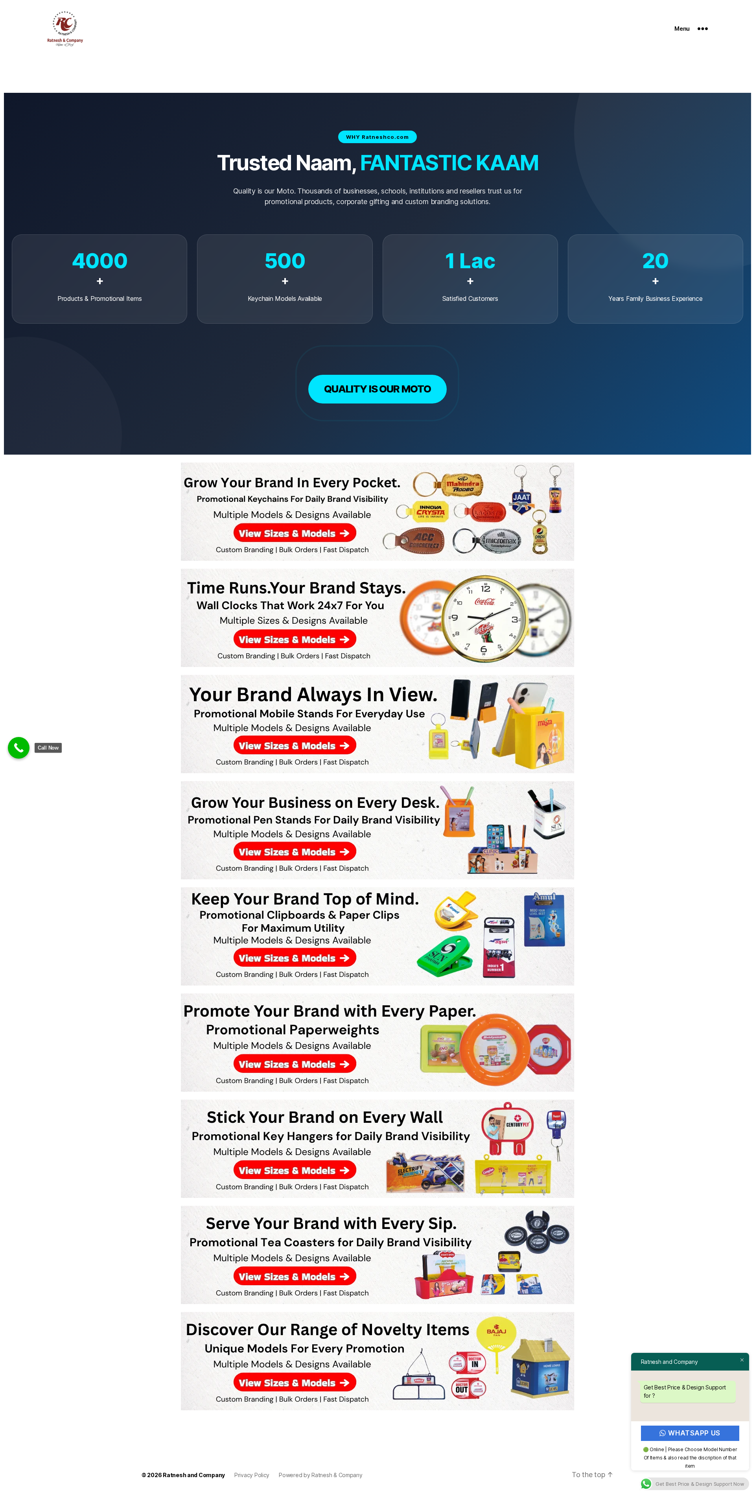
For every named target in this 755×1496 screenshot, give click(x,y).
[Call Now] (18, 748)
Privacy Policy (251, 1475)
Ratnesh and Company (194, 1475)
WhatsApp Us (694, 1433)
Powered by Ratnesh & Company (320, 1475)
